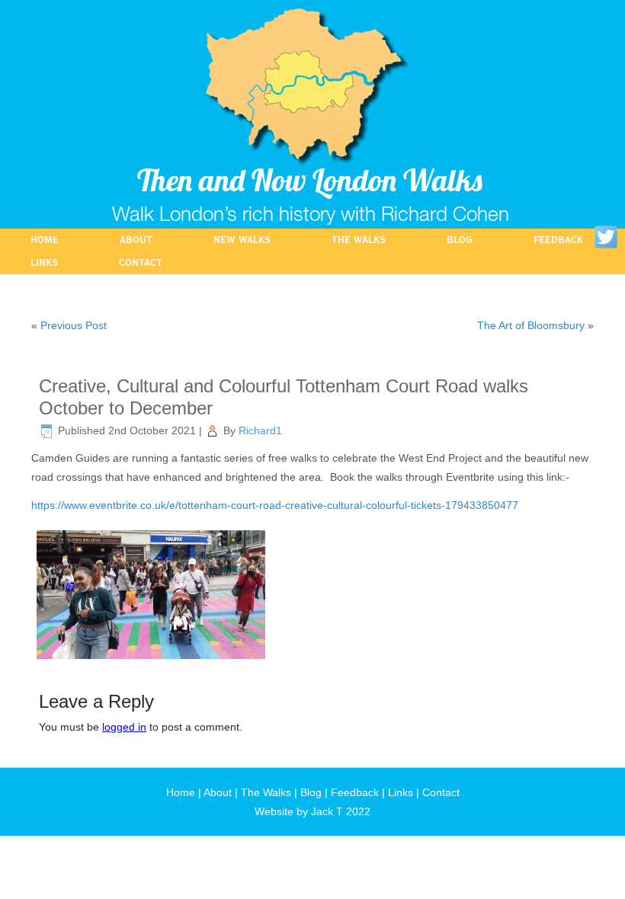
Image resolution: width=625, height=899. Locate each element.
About (136, 240)
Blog (460, 240)
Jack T (327, 811)
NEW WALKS (242, 240)
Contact (140, 263)
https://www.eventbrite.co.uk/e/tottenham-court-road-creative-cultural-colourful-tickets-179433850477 (274, 505)
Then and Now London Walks (309, 180)
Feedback (558, 240)
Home (44, 240)
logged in (124, 727)
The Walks (359, 240)
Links (44, 263)
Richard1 (260, 430)
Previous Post (73, 325)
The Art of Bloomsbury (531, 325)
